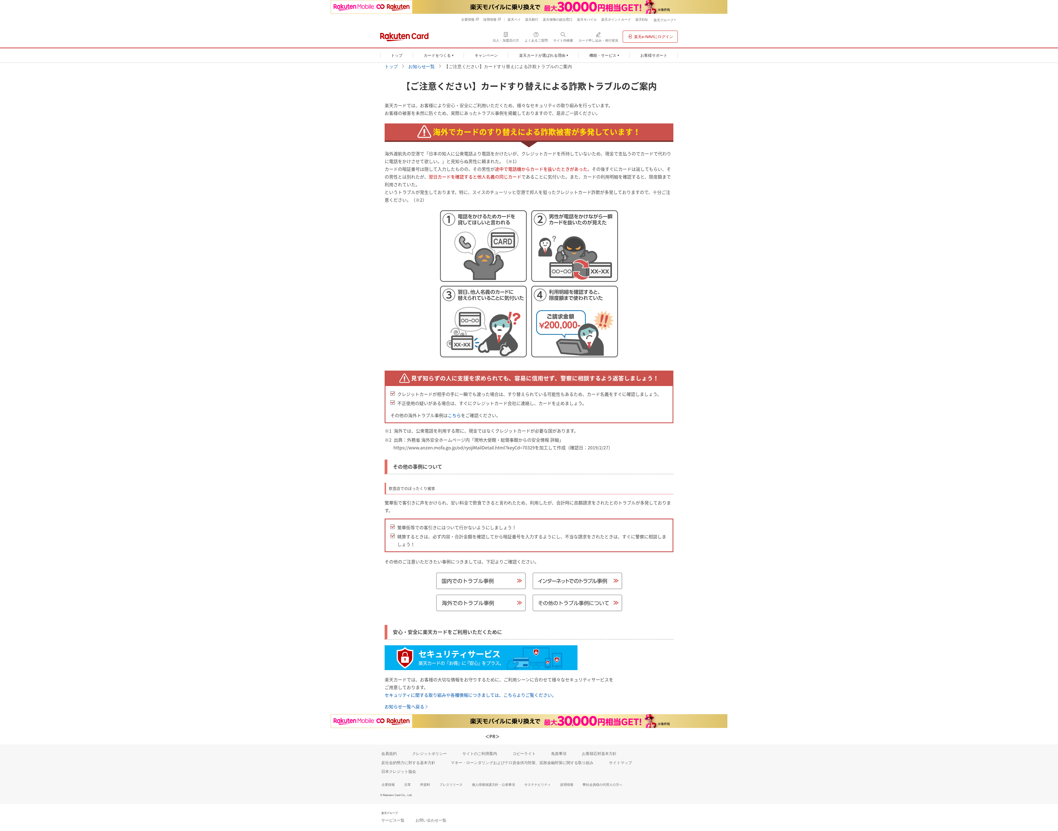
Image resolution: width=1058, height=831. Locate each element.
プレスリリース (451, 785)
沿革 (407, 785)
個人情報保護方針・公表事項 (493, 785)
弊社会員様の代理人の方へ (602, 785)
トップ (391, 66)
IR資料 (425, 785)
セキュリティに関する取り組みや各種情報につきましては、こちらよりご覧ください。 (470, 695)
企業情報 (388, 785)
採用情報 (566, 785)
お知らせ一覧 (421, 66)
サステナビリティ (537, 785)
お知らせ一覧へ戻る (404, 706)
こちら (454, 415)
